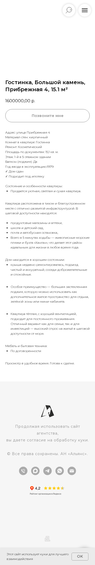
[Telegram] (47, 471)
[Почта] (72, 471)
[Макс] (35, 471)
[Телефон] (23, 471)
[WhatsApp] (59, 471)
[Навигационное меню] (85, 10)
